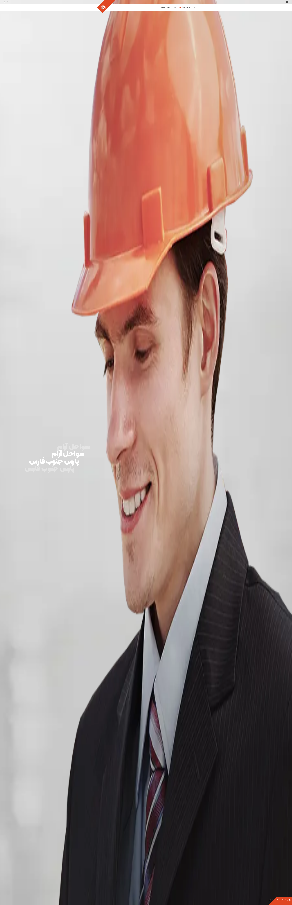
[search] (194, 7)
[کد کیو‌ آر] (189, 7)
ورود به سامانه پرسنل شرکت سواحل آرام (279, 900)
